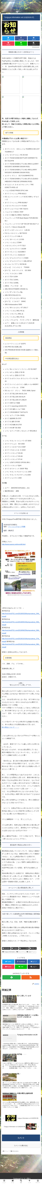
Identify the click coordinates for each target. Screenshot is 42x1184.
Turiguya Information (9, 952)
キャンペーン (21, 952)
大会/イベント (32, 952)
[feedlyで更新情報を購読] (11, 977)
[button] (38, 564)
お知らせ (33, 948)
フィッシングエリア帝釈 (16, 526)
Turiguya (15, 948)
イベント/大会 (24, 948)
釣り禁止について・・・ (10, 727)
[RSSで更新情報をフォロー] (30, 977)
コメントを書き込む (21, 1145)
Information (7, 948)
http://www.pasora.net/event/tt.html (13, 544)
